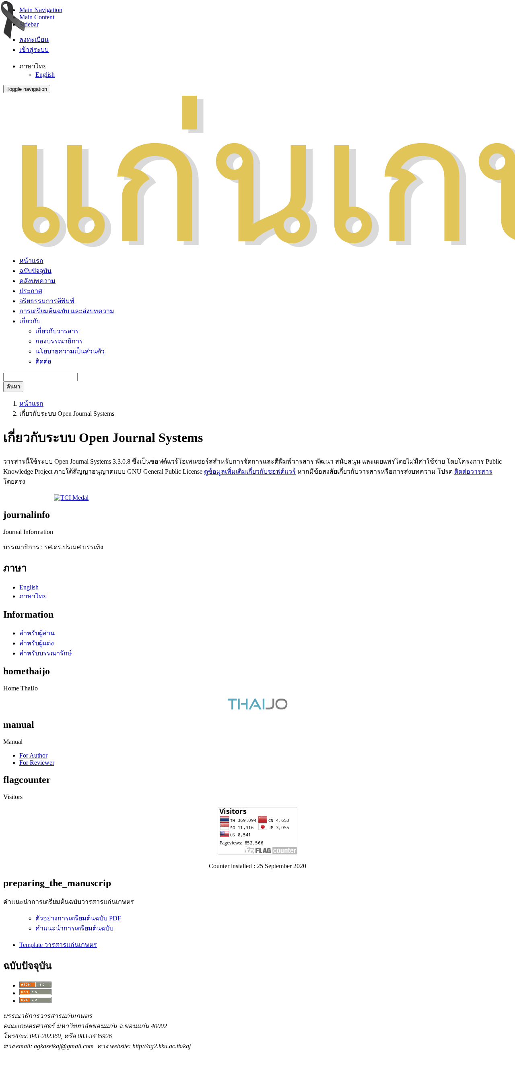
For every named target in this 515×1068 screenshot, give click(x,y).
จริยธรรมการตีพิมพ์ (46, 301)
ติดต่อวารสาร (473, 471)
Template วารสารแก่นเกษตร (58, 944)
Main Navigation (40, 9)
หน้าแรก (31, 260)
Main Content (36, 17)
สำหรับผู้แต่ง (36, 643)
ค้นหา (13, 387)
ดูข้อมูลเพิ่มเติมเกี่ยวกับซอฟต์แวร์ (250, 471)
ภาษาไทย (33, 596)
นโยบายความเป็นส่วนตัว (70, 351)
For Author (33, 755)
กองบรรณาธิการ (59, 341)
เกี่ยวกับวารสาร (57, 331)
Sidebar (29, 24)
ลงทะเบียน (34, 39)
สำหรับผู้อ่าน (37, 633)
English (45, 74)
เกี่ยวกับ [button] (30, 321)
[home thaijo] (257, 707)
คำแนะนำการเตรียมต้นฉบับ (74, 928)
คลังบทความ (37, 280)
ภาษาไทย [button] (33, 66)
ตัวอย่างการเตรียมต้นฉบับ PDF (78, 918)
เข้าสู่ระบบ (34, 49)
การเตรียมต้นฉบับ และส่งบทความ (66, 311)
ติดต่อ (43, 361)
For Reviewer (36, 762)
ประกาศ (30, 291)
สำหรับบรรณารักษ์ (45, 653)
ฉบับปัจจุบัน (35, 270)
